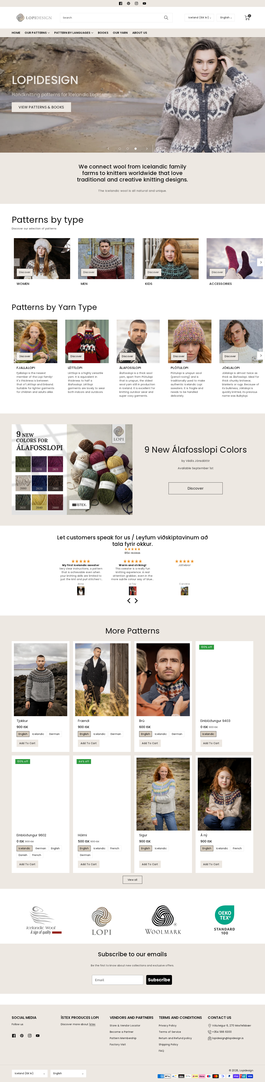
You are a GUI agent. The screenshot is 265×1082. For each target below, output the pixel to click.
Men (84, 284)
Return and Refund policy (175, 1038)
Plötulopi (179, 368)
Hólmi (82, 835)
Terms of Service (170, 1032)
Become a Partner (122, 1032)
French (36, 855)
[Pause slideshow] (157, 149)
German (54, 734)
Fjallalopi (26, 368)
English (23, 734)
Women (23, 284)
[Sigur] (163, 794)
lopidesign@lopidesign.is (228, 1038)
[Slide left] (16, 262)
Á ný (203, 835)
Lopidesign (246, 1070)
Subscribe (159, 980)
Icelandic (38, 734)
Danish (23, 855)
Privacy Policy (167, 1025)
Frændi (83, 721)
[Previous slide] (108, 149)
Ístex (92, 1024)
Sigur (143, 835)
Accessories (220, 284)
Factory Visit (118, 1044)
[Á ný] (224, 794)
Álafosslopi (130, 368)
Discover (24, 272)
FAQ (161, 1051)
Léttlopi (75, 368)
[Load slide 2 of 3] (128, 149)
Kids (148, 284)
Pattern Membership (123, 1038)
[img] (132, 549)
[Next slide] (147, 149)
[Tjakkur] (40, 679)
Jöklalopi (231, 368)
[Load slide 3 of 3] (136, 149)
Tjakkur (22, 721)
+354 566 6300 (222, 1032)
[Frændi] (102, 679)
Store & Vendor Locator (125, 1025)
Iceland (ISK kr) (24, 1073)
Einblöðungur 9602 (31, 835)
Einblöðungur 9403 (215, 721)
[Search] (166, 17)
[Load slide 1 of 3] (120, 149)
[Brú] (163, 679)
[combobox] (116, 17)
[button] (247, 18)
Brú (141, 721)
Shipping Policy (168, 1044)
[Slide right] (261, 262)
